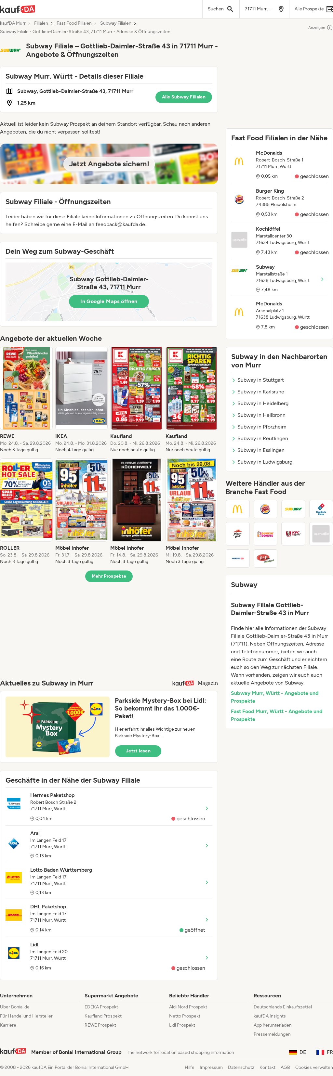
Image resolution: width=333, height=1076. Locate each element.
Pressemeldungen (272, 1034)
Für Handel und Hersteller (26, 1016)
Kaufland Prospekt (103, 1016)
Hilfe (189, 1067)
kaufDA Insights (270, 1016)
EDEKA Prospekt (101, 1007)
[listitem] (26, 400)
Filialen (41, 23)
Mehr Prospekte (109, 576)
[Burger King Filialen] (266, 509)
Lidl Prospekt (182, 1025)
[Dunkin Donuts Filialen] (266, 533)
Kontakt (267, 1067)
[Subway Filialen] (293, 509)
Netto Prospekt (184, 1016)
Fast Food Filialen (74, 23)
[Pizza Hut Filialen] (238, 533)
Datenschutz (241, 1067)
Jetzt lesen (138, 751)
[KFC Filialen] (293, 533)
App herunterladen (273, 1025)
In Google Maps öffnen (108, 301)
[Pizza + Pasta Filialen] (266, 558)
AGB (285, 1067)
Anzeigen (316, 27)
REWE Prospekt (100, 1025)
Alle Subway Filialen (184, 97)
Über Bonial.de (15, 1007)
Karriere (8, 1025)
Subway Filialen (115, 23)
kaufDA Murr (13, 23)
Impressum (211, 1067)
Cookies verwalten (314, 1067)
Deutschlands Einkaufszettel (283, 1007)
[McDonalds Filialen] (238, 509)
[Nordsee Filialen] (238, 558)
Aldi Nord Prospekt (188, 1007)
